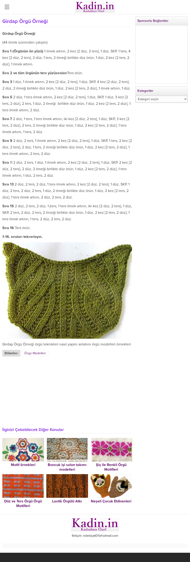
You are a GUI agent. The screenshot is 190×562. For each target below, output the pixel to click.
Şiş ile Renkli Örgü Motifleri (111, 467)
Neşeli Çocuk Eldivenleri (111, 501)
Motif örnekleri (23, 465)
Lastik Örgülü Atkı (67, 501)
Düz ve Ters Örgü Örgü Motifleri (23, 503)
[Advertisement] (67, 391)
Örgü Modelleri (35, 353)
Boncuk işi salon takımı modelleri (67, 467)
